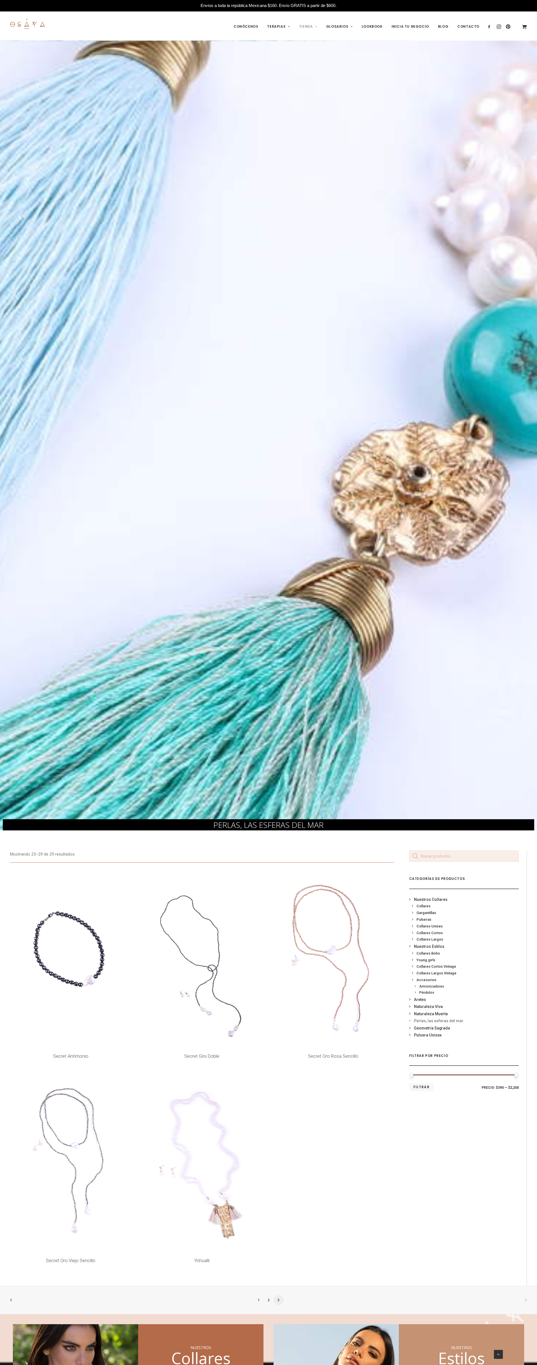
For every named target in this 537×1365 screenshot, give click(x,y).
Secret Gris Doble (201, 1056)
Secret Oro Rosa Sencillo (333, 1056)
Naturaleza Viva (428, 1006)
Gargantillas (426, 913)
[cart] (520, 26)
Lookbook (372, 26)
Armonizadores (431, 986)
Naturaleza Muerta (431, 1014)
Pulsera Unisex (428, 1035)
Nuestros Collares (430, 899)
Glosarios (337, 26)
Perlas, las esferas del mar (438, 1021)
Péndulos (426, 993)
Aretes (420, 999)
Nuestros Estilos (429, 946)
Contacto (468, 26)
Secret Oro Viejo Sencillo (70, 1260)
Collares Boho (428, 953)
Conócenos (246, 26)
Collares (423, 906)
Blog (443, 26)
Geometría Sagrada (432, 1028)
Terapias (276, 26)
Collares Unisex (429, 926)
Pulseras (423, 919)
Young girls (425, 960)
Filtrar (421, 1087)
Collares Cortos (429, 933)
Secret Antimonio (70, 1056)
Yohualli (201, 1260)
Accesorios (426, 980)
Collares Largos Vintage (436, 973)
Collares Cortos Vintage (436, 966)
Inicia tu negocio (410, 26)
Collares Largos (429, 939)
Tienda (306, 26)
